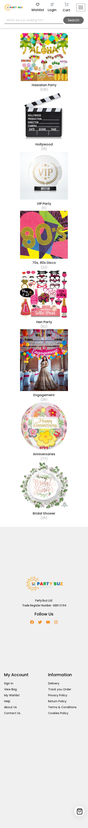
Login (52, 10)
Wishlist (37, 10)
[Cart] (79, 811)
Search (73, 20)
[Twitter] (40, 622)
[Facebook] (32, 622)
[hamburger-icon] (80, 7)
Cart (66, 10)
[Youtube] (48, 622)
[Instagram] (56, 622)
